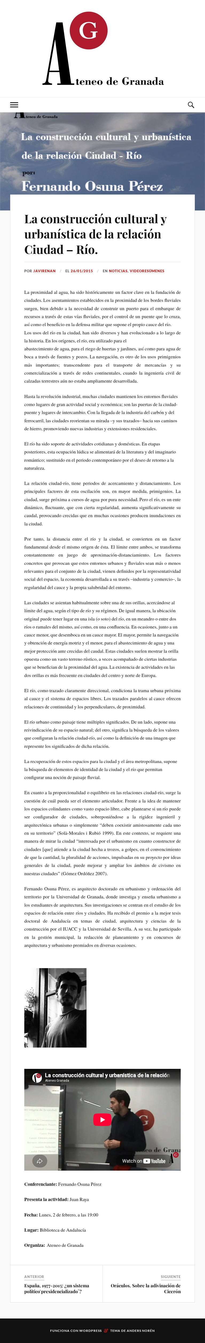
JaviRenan (44, 271)
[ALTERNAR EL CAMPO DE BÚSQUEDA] (191, 105)
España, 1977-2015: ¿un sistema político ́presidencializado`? (56, 1288)
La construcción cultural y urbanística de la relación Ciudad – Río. (95, 233)
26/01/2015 (82, 271)
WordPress (90, 1331)
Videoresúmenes (147, 271)
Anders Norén (141, 1331)
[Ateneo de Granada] (102, 48)
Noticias (118, 271)
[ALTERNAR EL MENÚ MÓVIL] (14, 105)
